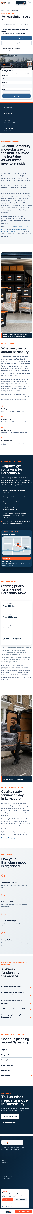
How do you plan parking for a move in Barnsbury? (14, 1016)
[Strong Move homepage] (6, 3)
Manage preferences (20, 1199)
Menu (30, 2)
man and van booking (19, 229)
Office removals (5, 1174)
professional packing (8, 231)
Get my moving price (17, 38)
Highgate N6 (16, 1070)
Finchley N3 (16, 1060)
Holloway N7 (16, 1075)
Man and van (4, 1160)
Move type (4, 89)
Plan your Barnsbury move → (11, 838)
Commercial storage (6, 1180)
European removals (6, 1162)
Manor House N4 (16, 1065)
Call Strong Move (16, 43)
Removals (8, 10)
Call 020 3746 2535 (9, 1123)
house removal (19, 227)
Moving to (4, 82)
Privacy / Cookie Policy (7, 1206)
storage (19, 231)
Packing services (5, 1165)
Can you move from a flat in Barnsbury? (11, 1002)
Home (2, 10)
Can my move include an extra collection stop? (12, 994)
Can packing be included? (12, 986)
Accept (7, 1199)
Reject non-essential (15, 1203)
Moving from (5, 75)
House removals (5, 1158)
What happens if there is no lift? (14, 1009)
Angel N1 (16, 1050)
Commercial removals (6, 1176)
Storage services (5, 1178)
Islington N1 (16, 1055)
